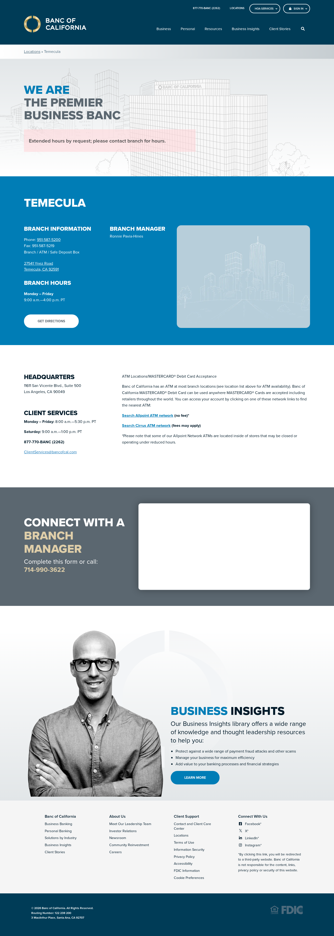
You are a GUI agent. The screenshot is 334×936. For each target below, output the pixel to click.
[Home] (55, 24)
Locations (32, 51)
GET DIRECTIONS (51, 321)
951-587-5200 (49, 239)
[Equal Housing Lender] (286, 913)
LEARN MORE (195, 777)
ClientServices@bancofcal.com (50, 452)
